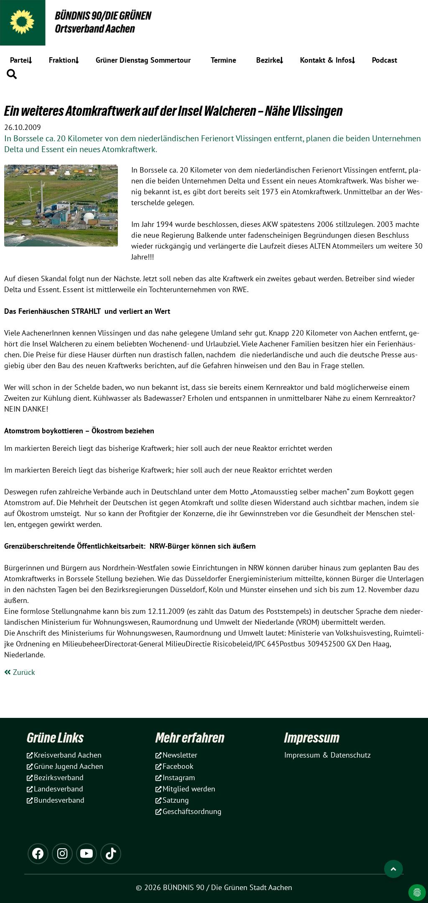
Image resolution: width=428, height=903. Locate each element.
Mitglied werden (189, 789)
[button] (12, 74)
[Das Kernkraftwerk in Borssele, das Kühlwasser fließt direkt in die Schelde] (61, 206)
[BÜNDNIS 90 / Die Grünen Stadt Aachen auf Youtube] (86, 853)
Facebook (178, 766)
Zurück (23, 672)
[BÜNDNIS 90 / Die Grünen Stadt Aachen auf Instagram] (62, 853)
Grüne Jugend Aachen (68, 766)
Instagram (179, 777)
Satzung (176, 800)
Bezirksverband (59, 777)
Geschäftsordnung (192, 811)
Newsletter (180, 755)
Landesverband (58, 789)
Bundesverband (59, 800)
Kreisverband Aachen (68, 755)
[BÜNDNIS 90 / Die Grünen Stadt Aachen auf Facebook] (38, 853)
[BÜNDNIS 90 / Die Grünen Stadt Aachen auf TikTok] (110, 853)
